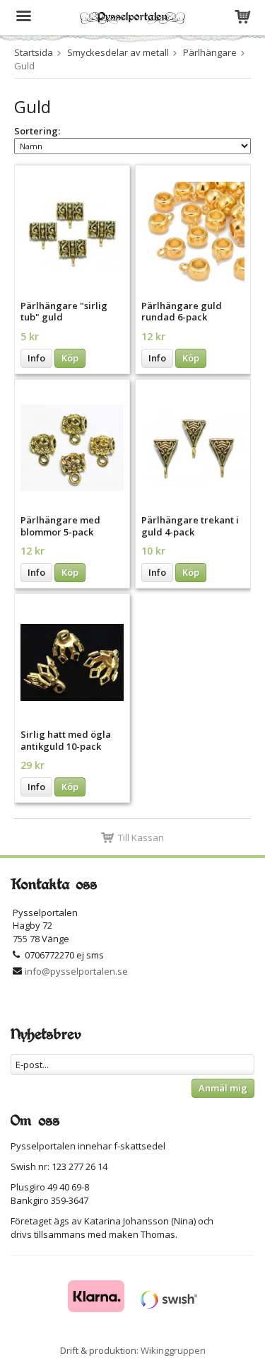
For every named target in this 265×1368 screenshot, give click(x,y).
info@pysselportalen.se (76, 971)
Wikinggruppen (173, 1350)
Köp (69, 358)
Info (36, 358)
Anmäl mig (223, 1088)
